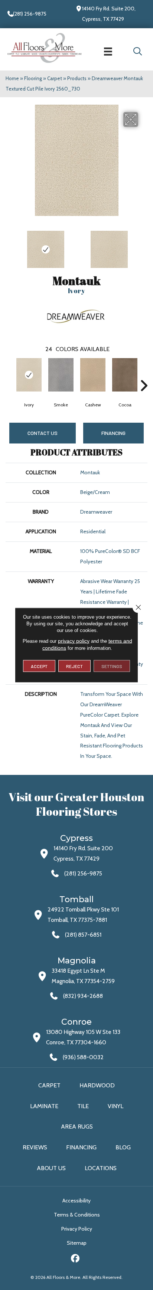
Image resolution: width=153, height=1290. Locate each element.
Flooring (33, 78)
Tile (83, 1106)
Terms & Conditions (77, 1214)
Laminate (44, 1106)
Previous (9, 245)
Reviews (35, 1147)
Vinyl (115, 1106)
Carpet (54, 78)
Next (143, 245)
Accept (39, 666)
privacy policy (73, 641)
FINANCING (113, 433)
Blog (123, 1147)
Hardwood (97, 1085)
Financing (81, 1147)
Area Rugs (77, 1126)
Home (12, 78)
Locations (101, 1168)
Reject (74, 666)
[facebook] (75, 1259)
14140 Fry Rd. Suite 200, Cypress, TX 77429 (109, 13)
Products (77, 78)
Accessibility (76, 1200)
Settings (111, 666)
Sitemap (77, 1243)
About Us (51, 1168)
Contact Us (42, 433)
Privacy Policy (76, 1228)
